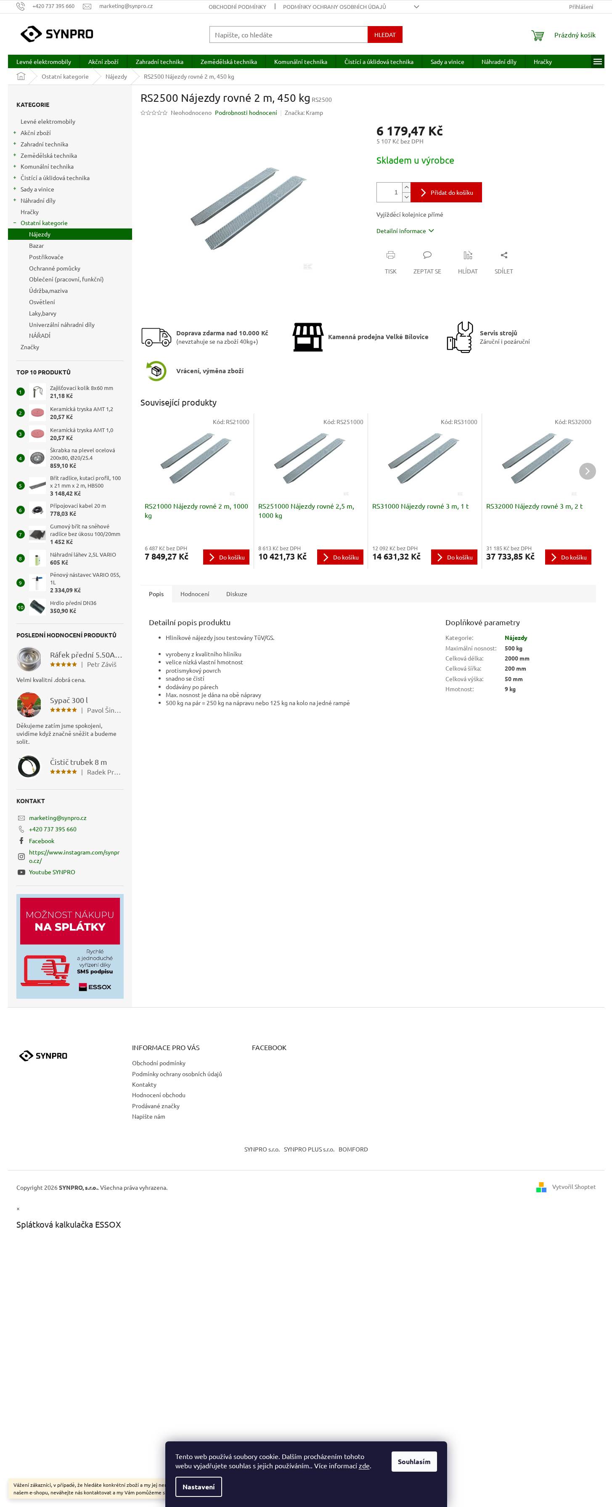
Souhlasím (414, 1461)
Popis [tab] (156, 593)
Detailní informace (401, 230)
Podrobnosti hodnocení (246, 112)
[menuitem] (43, 61)
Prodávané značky (156, 1105)
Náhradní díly (38, 200)
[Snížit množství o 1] (406, 197)
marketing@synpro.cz (58, 817)
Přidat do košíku (452, 192)
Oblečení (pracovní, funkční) (66, 279)
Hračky (30, 211)
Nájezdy (39, 234)
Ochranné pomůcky (54, 268)
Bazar (36, 245)
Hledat (385, 34)
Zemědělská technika (49, 155)
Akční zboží (36, 132)
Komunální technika (47, 166)
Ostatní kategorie (44, 222)
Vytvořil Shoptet (574, 1186)
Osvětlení (42, 301)
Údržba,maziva (48, 290)
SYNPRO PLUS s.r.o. (309, 1149)
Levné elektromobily (48, 121)
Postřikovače (46, 256)
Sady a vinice (37, 189)
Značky (30, 346)
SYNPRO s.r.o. (262, 1149)
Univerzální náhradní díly (62, 324)
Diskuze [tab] (236, 593)
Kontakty (144, 1084)
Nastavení (199, 1486)
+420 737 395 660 (53, 829)
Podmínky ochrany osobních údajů (334, 6)
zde (364, 1465)
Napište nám (148, 1116)
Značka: (304, 112)
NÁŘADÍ (39, 335)
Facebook (41, 840)
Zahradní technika (44, 144)
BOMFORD (353, 1149)
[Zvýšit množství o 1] (406, 187)
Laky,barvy (42, 313)
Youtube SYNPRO (52, 872)
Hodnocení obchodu (158, 1094)
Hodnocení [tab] (194, 593)
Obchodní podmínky (237, 6)
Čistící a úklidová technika (55, 177)
